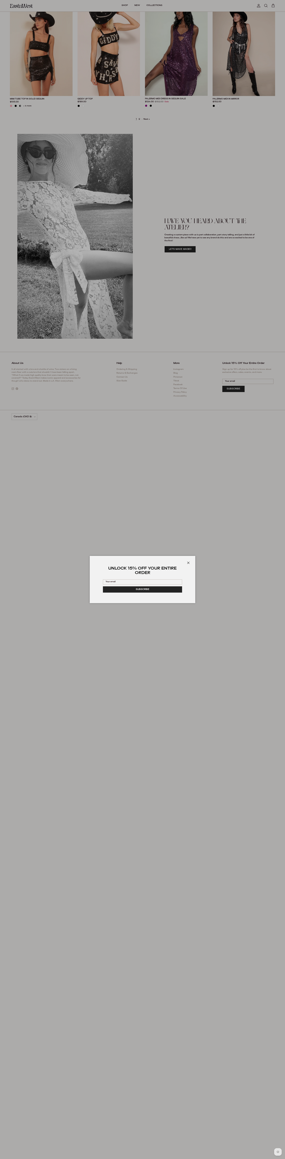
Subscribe (142, 589)
